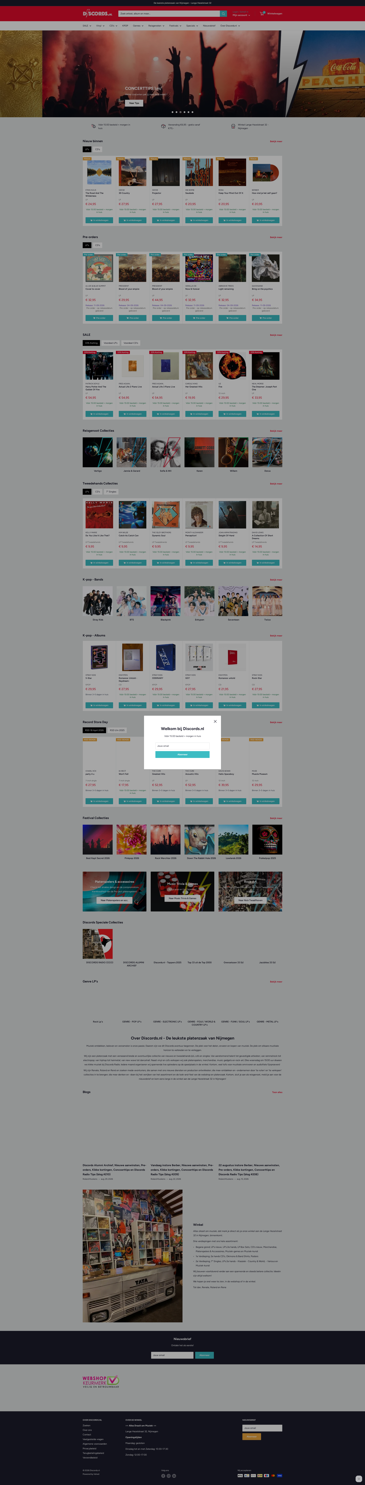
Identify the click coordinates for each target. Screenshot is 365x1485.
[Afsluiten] (215, 721)
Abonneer (183, 754)
